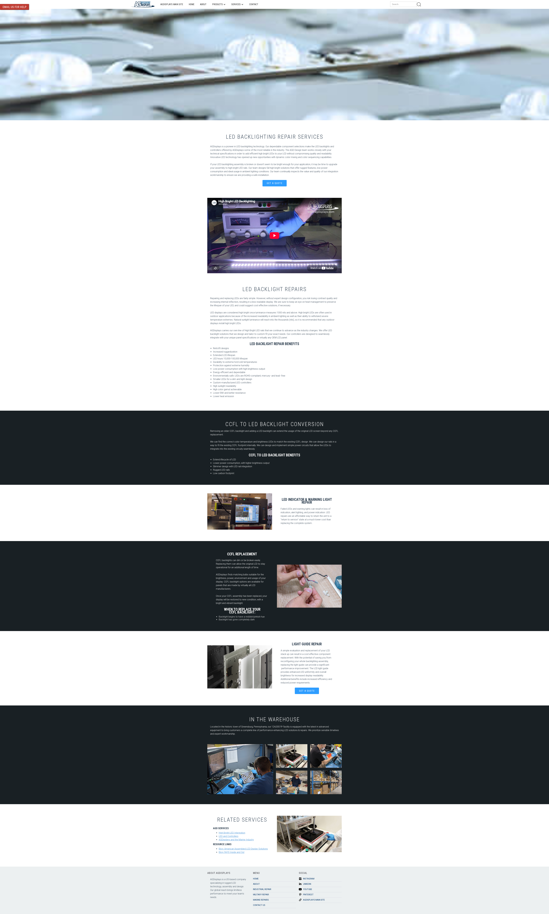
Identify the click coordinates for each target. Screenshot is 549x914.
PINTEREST (308, 894)
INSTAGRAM (308, 879)
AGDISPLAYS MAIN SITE (171, 4)
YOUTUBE (307, 889)
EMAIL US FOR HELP (14, 7)
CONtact (253, 4)
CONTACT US (259, 905)
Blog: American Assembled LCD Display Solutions (243, 848)
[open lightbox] (240, 769)
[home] (142, 4)
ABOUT (203, 4)
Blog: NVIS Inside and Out (231, 852)
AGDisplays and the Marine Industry (236, 839)
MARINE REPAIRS (261, 900)
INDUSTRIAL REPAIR (262, 889)
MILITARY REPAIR (261, 894)
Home (191, 4)
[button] (218, 4)
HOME (256, 879)
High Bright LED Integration (232, 832)
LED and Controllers (228, 836)
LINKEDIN (307, 884)
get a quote (274, 183)
